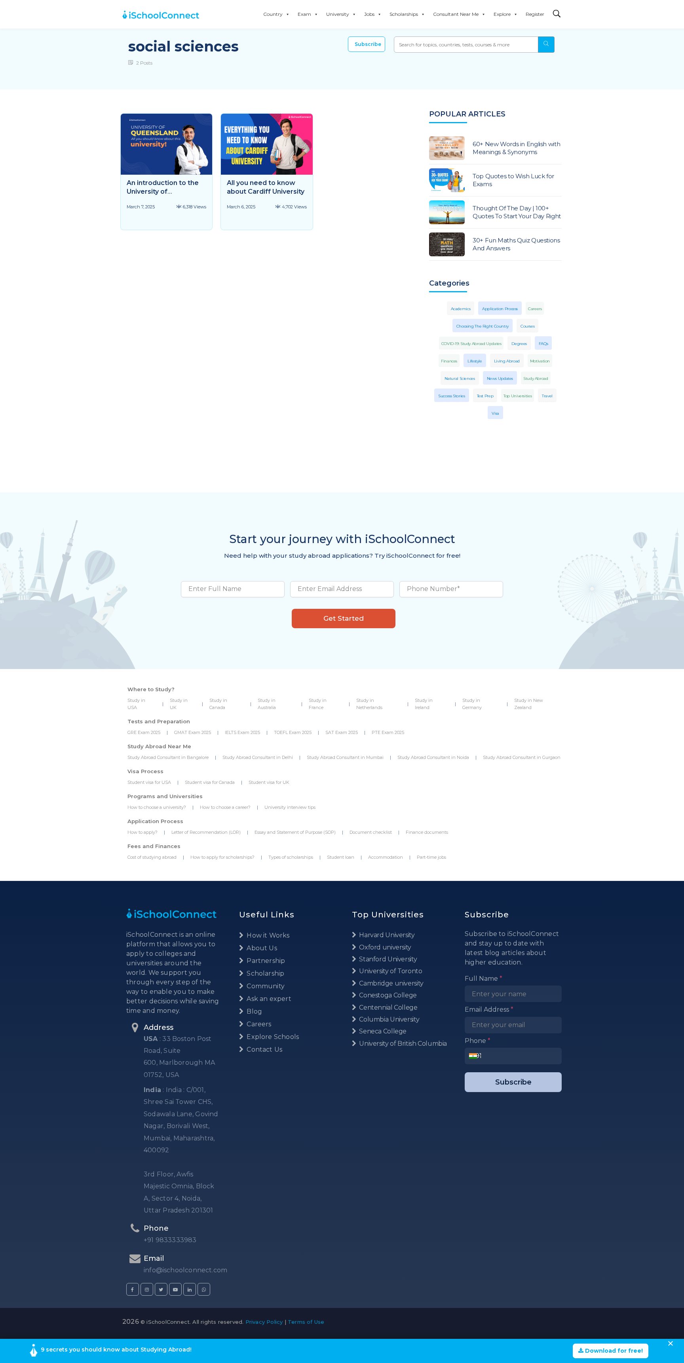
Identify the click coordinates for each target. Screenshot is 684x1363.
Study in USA (136, 704)
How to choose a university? (156, 807)
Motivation (540, 361)
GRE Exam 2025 (143, 732)
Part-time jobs (431, 857)
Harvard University (386, 935)
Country (273, 14)
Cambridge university (391, 983)
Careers (535, 308)
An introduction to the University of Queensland (163, 191)
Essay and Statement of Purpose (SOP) (295, 832)
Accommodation (385, 857)
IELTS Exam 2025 (242, 732)
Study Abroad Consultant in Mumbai (345, 757)
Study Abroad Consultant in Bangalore (168, 757)
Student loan (340, 857)
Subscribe (368, 44)
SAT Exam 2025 (341, 732)
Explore (502, 14)
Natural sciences (460, 378)
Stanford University (387, 959)
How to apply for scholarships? (222, 857)
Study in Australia (267, 704)
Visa (495, 413)
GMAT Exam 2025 (192, 732)
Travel (547, 395)
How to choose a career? (225, 807)
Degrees (518, 343)
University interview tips (289, 807)
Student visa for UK (269, 782)
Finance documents (427, 832)
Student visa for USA (149, 782)
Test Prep (485, 395)
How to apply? (142, 832)
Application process (500, 308)
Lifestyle (474, 361)
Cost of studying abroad (152, 857)
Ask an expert (268, 999)
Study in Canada (218, 704)
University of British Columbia (402, 1043)
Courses (527, 326)
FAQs (543, 343)
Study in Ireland (424, 704)
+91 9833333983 (170, 1240)
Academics (461, 308)
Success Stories (451, 395)
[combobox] (475, 1056)
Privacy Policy (264, 1322)
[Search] (557, 14)
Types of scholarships (290, 857)
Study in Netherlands (369, 704)
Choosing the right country (482, 326)
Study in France (318, 704)
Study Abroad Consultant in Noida (433, 757)
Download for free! (613, 1350)
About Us (261, 948)
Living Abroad (507, 361)
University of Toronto (390, 971)
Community (265, 986)
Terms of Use (306, 1322)
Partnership (265, 961)
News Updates (500, 378)
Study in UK (179, 704)
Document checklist (371, 832)
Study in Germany (472, 704)
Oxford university (384, 947)
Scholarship (264, 973)
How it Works (267, 935)
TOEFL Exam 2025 (293, 732)
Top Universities (518, 395)
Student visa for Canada (210, 782)
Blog (253, 1011)
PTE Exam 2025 (388, 732)
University (337, 14)
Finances (449, 361)
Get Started (343, 618)
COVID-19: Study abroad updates (471, 343)
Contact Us (263, 1049)
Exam (304, 14)
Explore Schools (272, 1037)
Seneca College (382, 1031)
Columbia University (388, 1019)
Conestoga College (387, 995)
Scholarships (404, 14)
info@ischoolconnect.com (185, 1270)
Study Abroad (535, 378)
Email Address (489, 1009)
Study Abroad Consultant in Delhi (257, 757)
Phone (477, 1041)
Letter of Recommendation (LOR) (206, 832)
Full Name (483, 978)
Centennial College (388, 1007)
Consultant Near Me (456, 14)
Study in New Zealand (528, 704)
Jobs (369, 14)
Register (535, 14)
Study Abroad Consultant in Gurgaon (521, 757)
